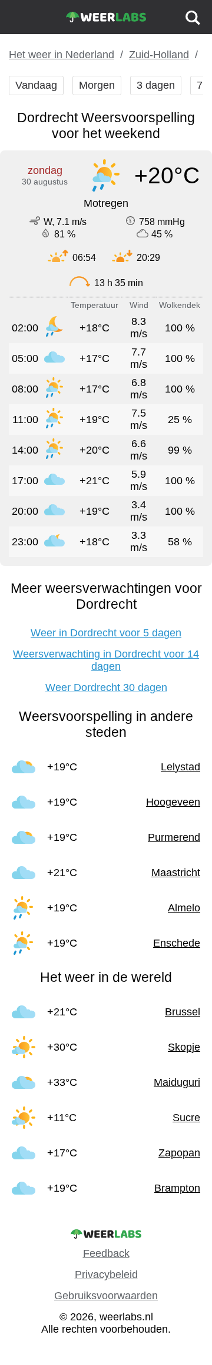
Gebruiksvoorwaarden (106, 1296)
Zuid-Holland (159, 55)
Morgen (97, 85)
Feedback (106, 1253)
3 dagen (156, 85)
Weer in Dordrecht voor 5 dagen (106, 633)
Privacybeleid (106, 1274)
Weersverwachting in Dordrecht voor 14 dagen (106, 660)
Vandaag (36, 85)
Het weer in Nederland (61, 55)
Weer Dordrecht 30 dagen (106, 687)
